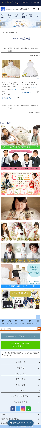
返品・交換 (20, 385)
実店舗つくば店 (20, 402)
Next (38, 24)
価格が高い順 (34, 48)
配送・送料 (20, 379)
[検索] (34, 9)
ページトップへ (38, 317)
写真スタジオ (30, 323)
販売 (16, 323)
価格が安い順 (25, 48)
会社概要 (4, 415)
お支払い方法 (20, 374)
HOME (2, 32)
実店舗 (22, 323)
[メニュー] (38, 3)
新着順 (10, 48)
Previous (2, 24)
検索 (39, 328)
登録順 (10, 51)
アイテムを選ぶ (3, 15)
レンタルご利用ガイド (20, 396)
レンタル (9, 323)
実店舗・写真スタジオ (24, 16)
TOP (3, 323)
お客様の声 (30, 15)
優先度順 (16, 48)
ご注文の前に (20, 390)
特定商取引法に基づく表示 (10, 419)
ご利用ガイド (17, 15)
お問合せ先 (20, 362)
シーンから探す (10, 15)
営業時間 (20, 368)
